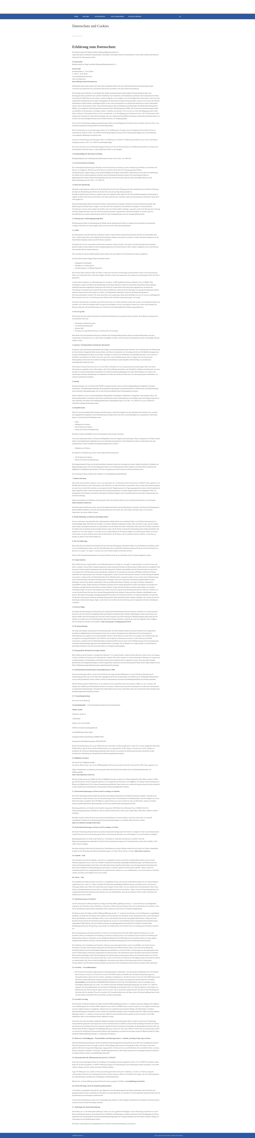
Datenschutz (167, 1135)
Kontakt (173, 1135)
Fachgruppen (100, 16)
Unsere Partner (179, 1135)
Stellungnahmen (117, 16)
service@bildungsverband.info (135, 1081)
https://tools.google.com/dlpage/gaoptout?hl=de (116, 621)
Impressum (161, 1135)
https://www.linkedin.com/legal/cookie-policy (86, 823)
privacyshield (80, 982)
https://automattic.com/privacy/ (81, 502)
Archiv (156, 1135)
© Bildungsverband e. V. (78, 1135)
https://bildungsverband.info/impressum (84, 81)
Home (76, 16)
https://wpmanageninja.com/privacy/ (83, 774)
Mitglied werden (134, 16)
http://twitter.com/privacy (142, 851)
